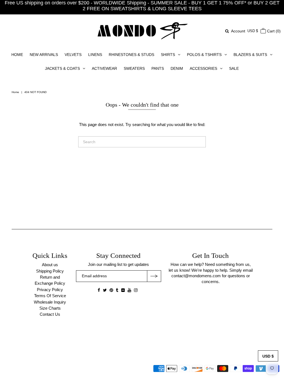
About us (50, 264)
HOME (17, 54)
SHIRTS (168, 54)
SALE (234, 68)
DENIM (177, 68)
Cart (273, 31)
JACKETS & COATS (62, 68)
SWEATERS (134, 68)
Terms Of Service (50, 295)
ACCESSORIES (203, 68)
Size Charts (50, 308)
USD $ (252, 31)
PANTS (157, 68)
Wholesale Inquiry (50, 302)
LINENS (95, 54)
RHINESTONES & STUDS (131, 54)
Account (238, 31)
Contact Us (50, 314)
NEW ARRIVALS (44, 54)
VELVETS (73, 54)
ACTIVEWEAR (104, 68)
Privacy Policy (50, 289)
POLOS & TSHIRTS (204, 54)
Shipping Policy (50, 271)
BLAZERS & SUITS (250, 54)
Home (15, 92)
